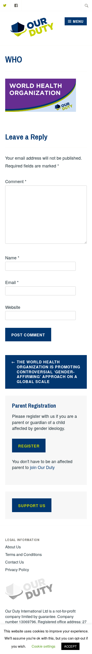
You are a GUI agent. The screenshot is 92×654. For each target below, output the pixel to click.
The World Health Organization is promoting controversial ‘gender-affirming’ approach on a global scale (48, 371)
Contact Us (14, 562)
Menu (78, 21)
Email (12, 282)
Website (12, 307)
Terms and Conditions (23, 554)
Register (29, 446)
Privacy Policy (17, 569)
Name (12, 257)
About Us (13, 547)
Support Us (32, 505)
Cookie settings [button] (43, 646)
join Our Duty (42, 467)
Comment (15, 181)
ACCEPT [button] (70, 646)
